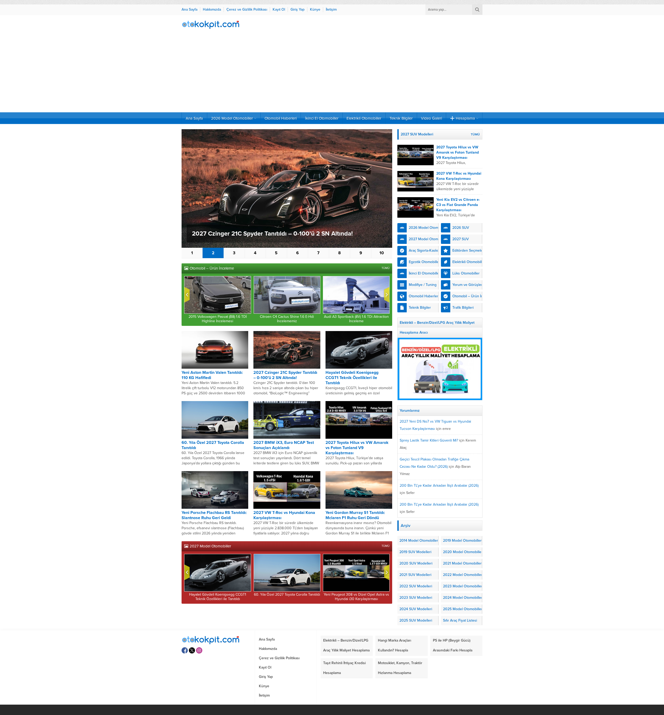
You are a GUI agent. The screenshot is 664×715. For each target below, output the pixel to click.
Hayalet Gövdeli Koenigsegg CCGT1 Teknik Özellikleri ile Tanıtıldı (352, 378)
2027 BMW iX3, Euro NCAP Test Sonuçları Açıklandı (283, 445)
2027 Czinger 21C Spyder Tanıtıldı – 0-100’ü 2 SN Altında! (272, 233)
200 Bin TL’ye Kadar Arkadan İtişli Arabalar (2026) (439, 485)
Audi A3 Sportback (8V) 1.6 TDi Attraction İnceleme (356, 318)
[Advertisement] (332, 73)
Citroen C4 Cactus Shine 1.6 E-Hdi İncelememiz (287, 318)
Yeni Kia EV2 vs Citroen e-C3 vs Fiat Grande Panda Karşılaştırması (458, 204)
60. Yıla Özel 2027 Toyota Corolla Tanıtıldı (287, 594)
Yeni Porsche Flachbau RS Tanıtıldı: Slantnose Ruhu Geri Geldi (214, 515)
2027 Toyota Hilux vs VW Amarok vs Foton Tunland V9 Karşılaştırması (357, 448)
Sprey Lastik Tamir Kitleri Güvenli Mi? (429, 440)
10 (381, 253)
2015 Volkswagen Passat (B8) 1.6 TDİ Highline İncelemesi (218, 318)
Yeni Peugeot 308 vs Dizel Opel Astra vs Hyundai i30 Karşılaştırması (356, 596)
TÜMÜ (386, 268)
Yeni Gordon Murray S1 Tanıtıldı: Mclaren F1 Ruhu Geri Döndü (355, 515)
